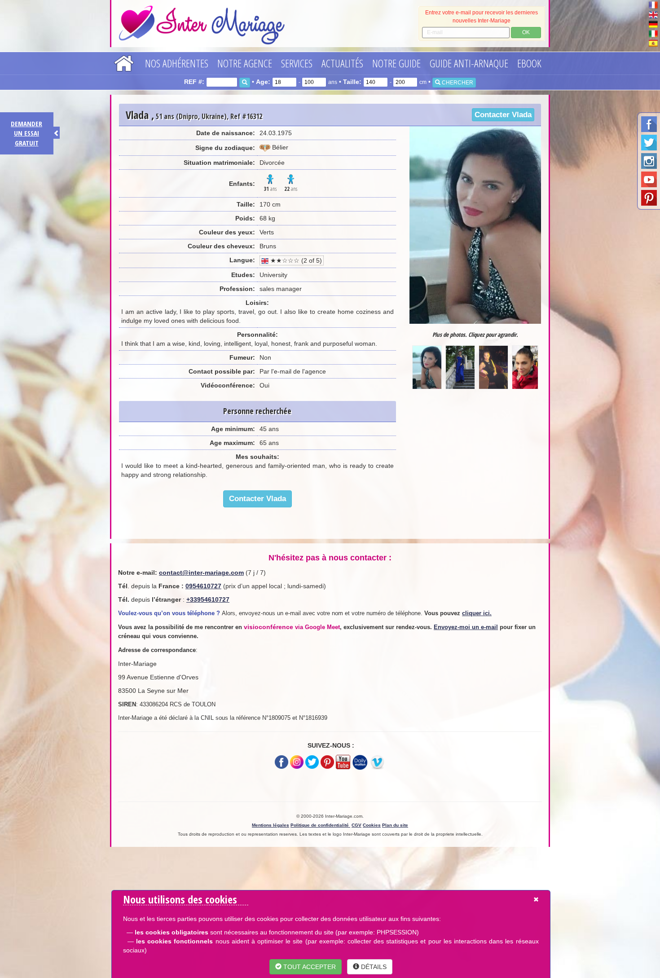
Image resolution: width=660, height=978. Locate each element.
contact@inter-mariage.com (201, 572)
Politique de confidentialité (320, 825)
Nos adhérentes (176, 63)
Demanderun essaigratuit (26, 133)
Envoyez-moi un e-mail (466, 627)
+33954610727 (207, 599)
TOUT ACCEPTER (309, 966)
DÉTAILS (373, 966)
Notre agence (244, 63)
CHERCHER (456, 82)
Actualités (342, 63)
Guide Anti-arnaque (469, 63)
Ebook (529, 63)
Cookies (372, 825)
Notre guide (396, 63)
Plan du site (395, 825)
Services (296, 63)
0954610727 (203, 586)
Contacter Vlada (503, 114)
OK (526, 32)
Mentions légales (270, 825)
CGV (356, 825)
